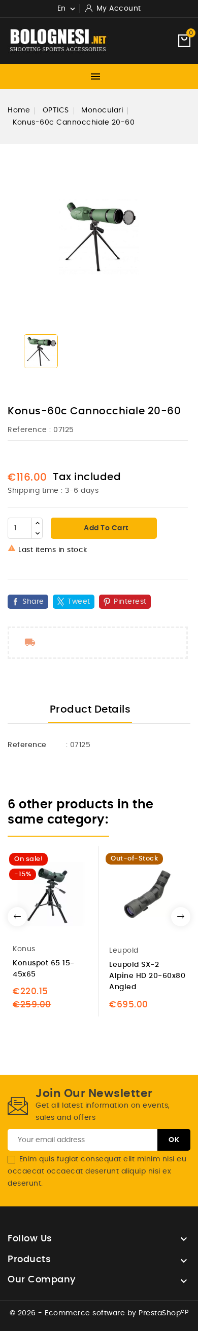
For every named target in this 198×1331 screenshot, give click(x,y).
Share (33, 601)
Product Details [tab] (90, 709)
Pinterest (130, 601)
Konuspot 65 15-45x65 (44, 969)
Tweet (79, 601)
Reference (27, 430)
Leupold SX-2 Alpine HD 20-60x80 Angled (147, 976)
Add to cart (105, 528)
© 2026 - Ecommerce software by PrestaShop (99, 1313)
